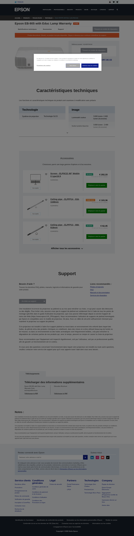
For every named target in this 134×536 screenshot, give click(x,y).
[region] (68, 62)
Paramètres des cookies (43, 65)
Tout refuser (73, 65)
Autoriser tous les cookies (89, 65)
